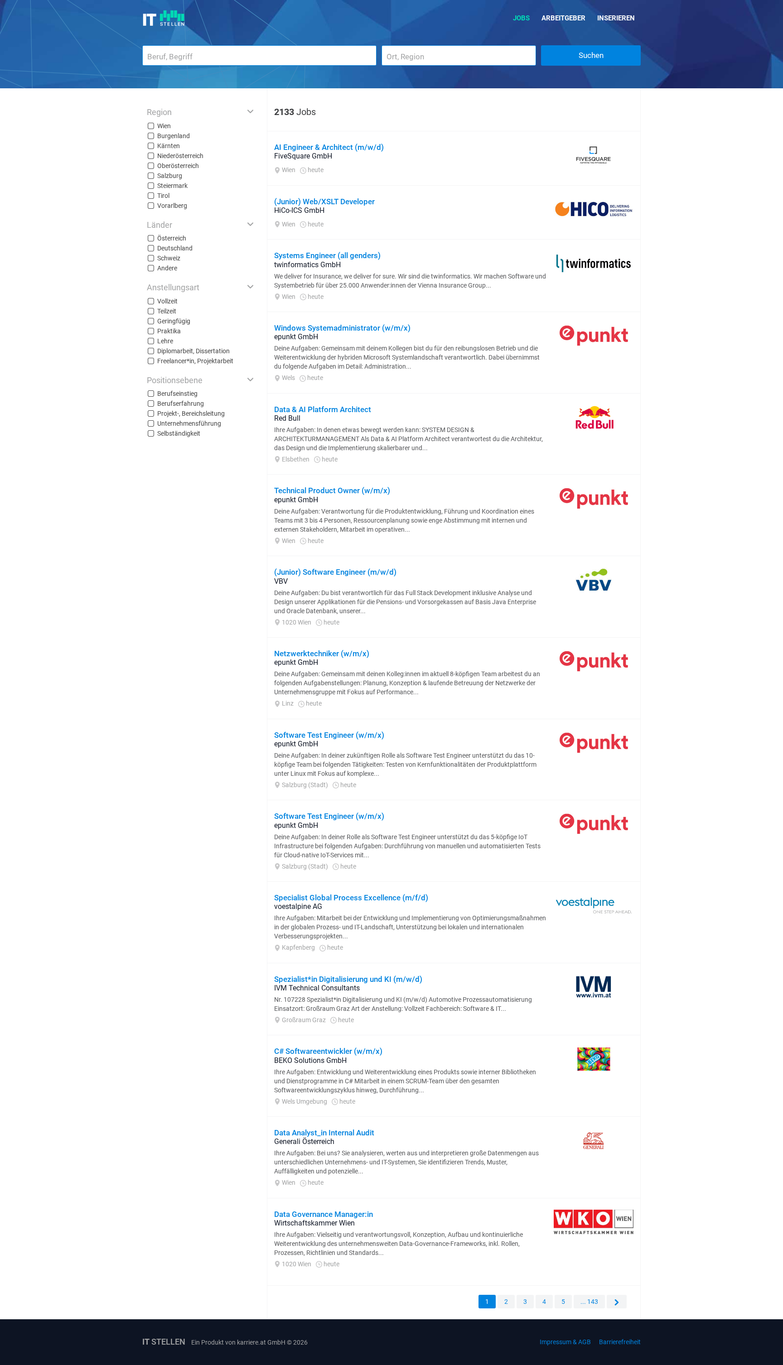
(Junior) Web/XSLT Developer (324, 201)
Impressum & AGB (565, 1342)
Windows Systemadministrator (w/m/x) (342, 327)
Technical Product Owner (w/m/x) (332, 490)
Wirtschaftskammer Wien (314, 1223)
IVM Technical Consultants (317, 988)
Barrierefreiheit (620, 1342)
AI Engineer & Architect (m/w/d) (329, 147)
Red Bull (287, 418)
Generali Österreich (304, 1141)
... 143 (589, 1301)
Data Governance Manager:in (323, 1214)
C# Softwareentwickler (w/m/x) (328, 1051)
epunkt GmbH (296, 336)
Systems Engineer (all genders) (327, 255)
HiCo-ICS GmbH (299, 210)
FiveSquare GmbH (303, 156)
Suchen (591, 55)
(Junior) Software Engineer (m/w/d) (335, 572)
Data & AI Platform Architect (322, 409)
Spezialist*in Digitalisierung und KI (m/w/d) (348, 979)
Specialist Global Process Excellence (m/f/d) (351, 897)
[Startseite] (163, 18)
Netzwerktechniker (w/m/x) (321, 653)
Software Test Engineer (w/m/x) (329, 735)
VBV (281, 581)
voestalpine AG (298, 906)
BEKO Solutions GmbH (310, 1060)
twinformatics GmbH (307, 264)
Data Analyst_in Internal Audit (324, 1132)
